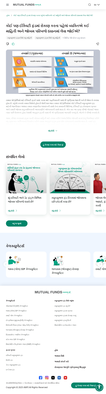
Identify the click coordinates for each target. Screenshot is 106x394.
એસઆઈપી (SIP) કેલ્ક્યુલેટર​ (17, 306)
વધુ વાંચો (51, 130)
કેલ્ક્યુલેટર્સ (10, 300)
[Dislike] (7, 43)
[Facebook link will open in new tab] (41, 378)
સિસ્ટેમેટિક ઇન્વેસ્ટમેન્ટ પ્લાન (65, 325)
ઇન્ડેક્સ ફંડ (10, 369)
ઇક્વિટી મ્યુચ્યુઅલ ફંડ (14, 355)
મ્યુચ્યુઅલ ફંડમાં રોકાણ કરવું (65, 315)
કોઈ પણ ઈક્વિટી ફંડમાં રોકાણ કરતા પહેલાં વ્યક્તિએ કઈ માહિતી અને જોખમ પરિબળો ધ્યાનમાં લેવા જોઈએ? (53, 15)
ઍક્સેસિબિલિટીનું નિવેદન (14, 383)
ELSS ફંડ (9, 360)
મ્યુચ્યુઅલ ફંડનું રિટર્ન (63, 320)
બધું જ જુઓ (16, 223)
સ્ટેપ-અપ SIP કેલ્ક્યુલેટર (15, 339)
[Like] (13, 43)
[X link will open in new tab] (53, 378)
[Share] (97, 43)
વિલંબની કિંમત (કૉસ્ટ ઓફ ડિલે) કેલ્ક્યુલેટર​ (22, 325)
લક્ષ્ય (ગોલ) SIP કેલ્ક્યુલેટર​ (23, 269)
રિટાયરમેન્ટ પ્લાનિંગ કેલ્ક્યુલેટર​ (17, 334)
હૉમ (8, 15)
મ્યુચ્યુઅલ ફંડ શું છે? (62, 306)
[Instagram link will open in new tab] (47, 378)
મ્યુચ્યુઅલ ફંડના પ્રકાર (63, 310)
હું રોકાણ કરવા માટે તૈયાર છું (53, 144)
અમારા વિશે (59, 355)
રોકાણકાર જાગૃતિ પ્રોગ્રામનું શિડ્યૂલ (70, 367)
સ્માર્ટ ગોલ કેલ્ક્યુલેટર (14, 315)
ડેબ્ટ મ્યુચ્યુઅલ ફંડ (13, 365)
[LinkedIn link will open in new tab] (59, 378)
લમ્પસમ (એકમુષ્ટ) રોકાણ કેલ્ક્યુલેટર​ (20, 330)
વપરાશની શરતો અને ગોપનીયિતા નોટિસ (46, 383)
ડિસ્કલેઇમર (28, 383)
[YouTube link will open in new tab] (65, 378)
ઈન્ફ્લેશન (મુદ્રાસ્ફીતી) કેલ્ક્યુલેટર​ (19, 320)
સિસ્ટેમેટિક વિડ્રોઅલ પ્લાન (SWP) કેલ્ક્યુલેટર (23, 344)
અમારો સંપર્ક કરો (62, 361)
